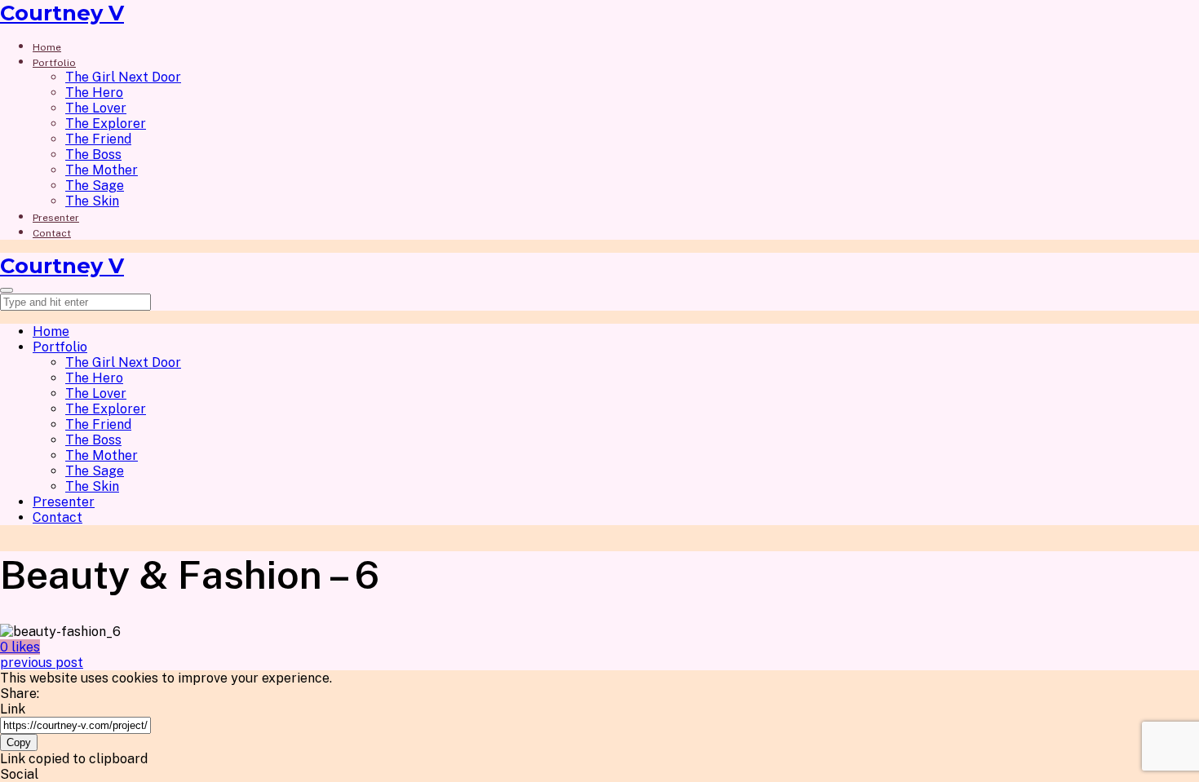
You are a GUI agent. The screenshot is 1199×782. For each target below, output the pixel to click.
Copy (19, 742)
